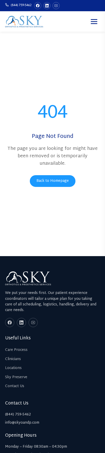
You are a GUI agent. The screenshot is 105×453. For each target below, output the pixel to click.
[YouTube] (56, 5)
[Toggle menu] (94, 22)
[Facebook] (37, 5)
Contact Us (14, 386)
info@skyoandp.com (22, 423)
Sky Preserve (16, 377)
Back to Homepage (52, 181)
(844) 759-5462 (21, 5)
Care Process (16, 350)
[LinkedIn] (46, 5)
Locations (13, 368)
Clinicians (13, 359)
